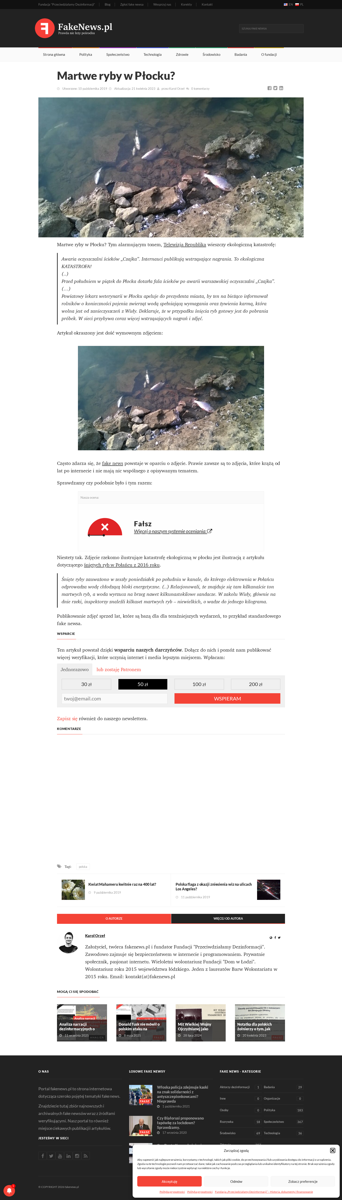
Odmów (236, 1181)
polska (83, 867)
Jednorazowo (75, 669)
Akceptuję (169, 1181)
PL (302, 4)
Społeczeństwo (117, 54)
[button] (332, 1150)
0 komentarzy (200, 88)
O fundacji (269, 54)
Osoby (239, 1110)
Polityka (85, 54)
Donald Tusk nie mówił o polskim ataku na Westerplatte (139, 1029)
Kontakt (207, 4)
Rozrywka (240, 1122)
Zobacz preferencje (303, 1181)
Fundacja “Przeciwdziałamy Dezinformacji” (66, 4)
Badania (241, 54)
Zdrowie (182, 54)
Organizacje (282, 1099)
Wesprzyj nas (162, 4)
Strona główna (54, 54)
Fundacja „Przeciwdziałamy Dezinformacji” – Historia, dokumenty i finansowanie (264, 1191)
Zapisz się (67, 718)
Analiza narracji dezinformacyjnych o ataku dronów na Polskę (79, 1029)
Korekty (186, 4)
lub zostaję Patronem (119, 669)
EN (291, 4)
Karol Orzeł (176, 88)
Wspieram (227, 698)
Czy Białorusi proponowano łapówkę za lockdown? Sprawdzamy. (180, 1123)
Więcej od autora (228, 918)
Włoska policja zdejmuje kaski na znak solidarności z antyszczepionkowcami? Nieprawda (182, 1094)
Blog (108, 4)
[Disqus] (171, 799)
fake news (112, 463)
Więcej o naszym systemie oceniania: (170, 531)
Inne (239, 1099)
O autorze (114, 918)
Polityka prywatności (172, 1191)
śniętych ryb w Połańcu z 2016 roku (122, 565)
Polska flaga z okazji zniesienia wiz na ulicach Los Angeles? (214, 886)
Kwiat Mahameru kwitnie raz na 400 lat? (122, 884)
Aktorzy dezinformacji (239, 1087)
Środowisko (211, 54)
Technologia (153, 54)
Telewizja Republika (185, 244)
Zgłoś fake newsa (132, 4)
